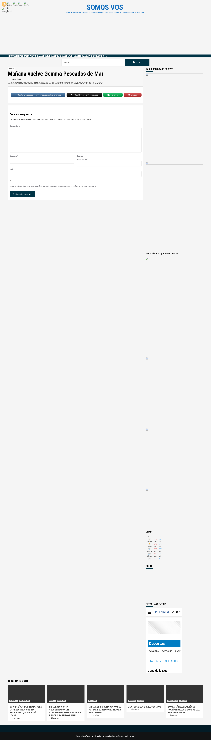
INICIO (11, 56)
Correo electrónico (82, 157)
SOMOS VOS (105, 7)
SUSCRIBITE (101, 56)
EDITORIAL (81, 56)
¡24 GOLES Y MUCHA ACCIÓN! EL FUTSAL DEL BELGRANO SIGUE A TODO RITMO (105, 709)
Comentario (15, 126)
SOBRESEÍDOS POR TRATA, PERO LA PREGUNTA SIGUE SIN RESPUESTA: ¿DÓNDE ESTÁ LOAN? (26, 711)
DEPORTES (71, 56)
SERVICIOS (91, 56)
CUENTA (17, 56)
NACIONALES (49, 56)
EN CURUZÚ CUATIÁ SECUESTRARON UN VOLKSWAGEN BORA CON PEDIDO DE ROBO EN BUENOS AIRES (65, 711)
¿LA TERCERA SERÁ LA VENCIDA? (144, 706)
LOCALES (25, 56)
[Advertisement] (105, 36)
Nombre (14, 156)
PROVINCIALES (36, 56)
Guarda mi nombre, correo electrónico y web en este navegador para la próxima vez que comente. (53, 186)
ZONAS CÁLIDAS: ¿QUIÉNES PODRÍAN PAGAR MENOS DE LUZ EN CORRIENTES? (184, 709)
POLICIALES (60, 56)
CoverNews (118, 736)
